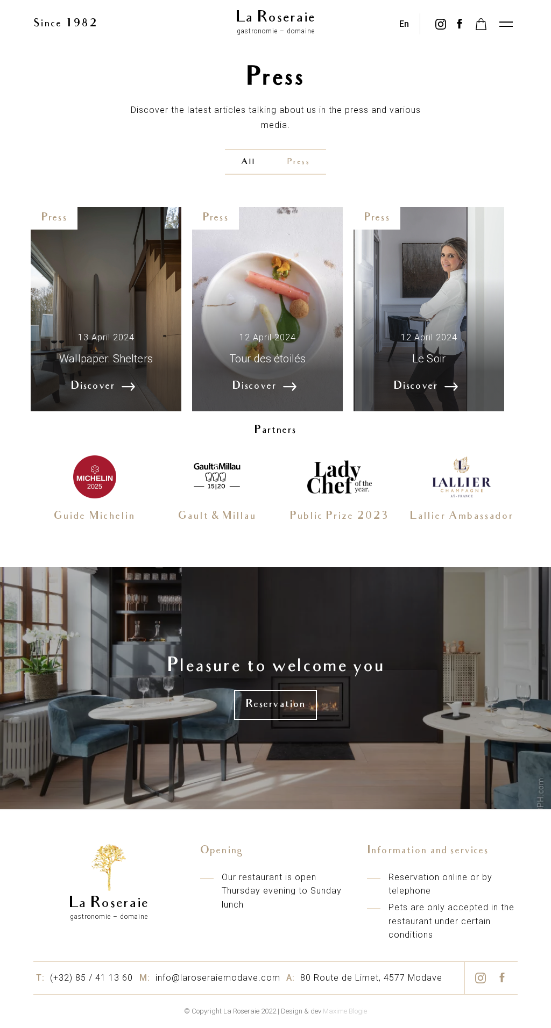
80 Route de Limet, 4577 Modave (364, 978)
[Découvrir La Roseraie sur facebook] (459, 24)
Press (298, 162)
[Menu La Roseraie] (505, 24)
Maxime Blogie (345, 1011)
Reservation (276, 704)
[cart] (481, 24)
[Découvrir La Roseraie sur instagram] (440, 24)
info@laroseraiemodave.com (209, 978)
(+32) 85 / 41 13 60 (84, 978)
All (248, 162)
